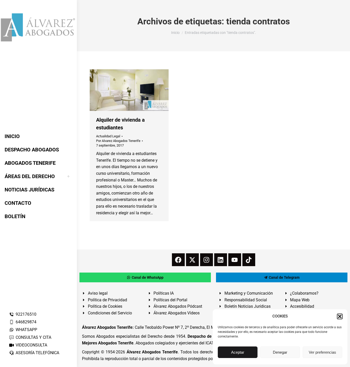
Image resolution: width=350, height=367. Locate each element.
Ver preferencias (322, 352)
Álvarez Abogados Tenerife (152, 352)
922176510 (26, 314)
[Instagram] (206, 259)
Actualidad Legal (108, 136)
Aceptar (237, 352)
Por (118, 141)
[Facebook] (178, 259)
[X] (192, 259)
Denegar (280, 352)
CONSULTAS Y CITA (33, 337)
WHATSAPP (26, 329)
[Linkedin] (220, 259)
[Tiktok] (248, 259)
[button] (339, 316)
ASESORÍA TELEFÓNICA (37, 352)
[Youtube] (234, 259)
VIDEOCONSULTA (31, 345)
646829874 (26, 322)
